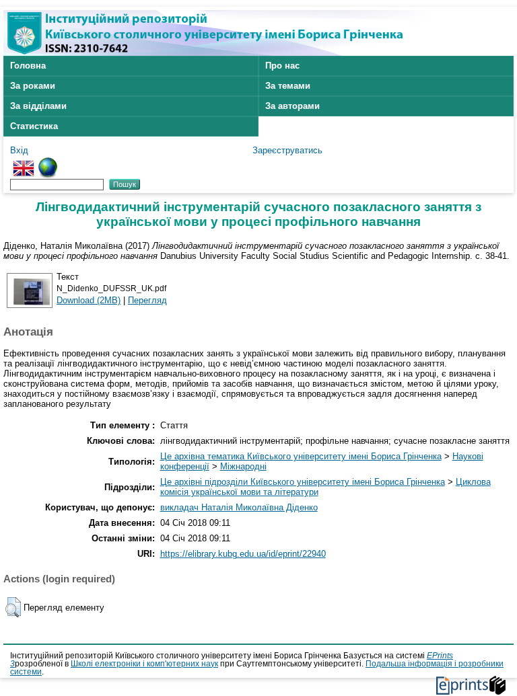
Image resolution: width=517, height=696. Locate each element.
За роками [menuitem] (32, 86)
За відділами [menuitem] (38, 106)
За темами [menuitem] (287, 86)
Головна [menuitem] (28, 66)
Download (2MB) (88, 300)
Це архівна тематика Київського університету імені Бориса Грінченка (301, 456)
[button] (13, 607)
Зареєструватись (287, 150)
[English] (23, 162)
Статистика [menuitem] (34, 126)
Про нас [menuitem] (282, 66)
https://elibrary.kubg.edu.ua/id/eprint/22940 (243, 554)
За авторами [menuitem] (292, 106)
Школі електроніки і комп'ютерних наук (144, 664)
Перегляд (147, 300)
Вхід (19, 150)
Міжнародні (243, 466)
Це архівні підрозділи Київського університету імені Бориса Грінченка (302, 482)
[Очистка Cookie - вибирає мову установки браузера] (48, 162)
